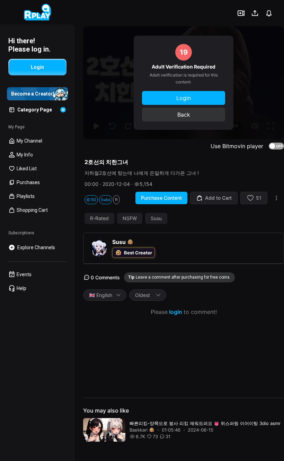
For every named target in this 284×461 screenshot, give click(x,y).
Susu (156, 218)
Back (183, 114)
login (175, 311)
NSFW (130, 218)
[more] (276, 198)
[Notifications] (269, 13)
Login (183, 97)
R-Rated (99, 218)
